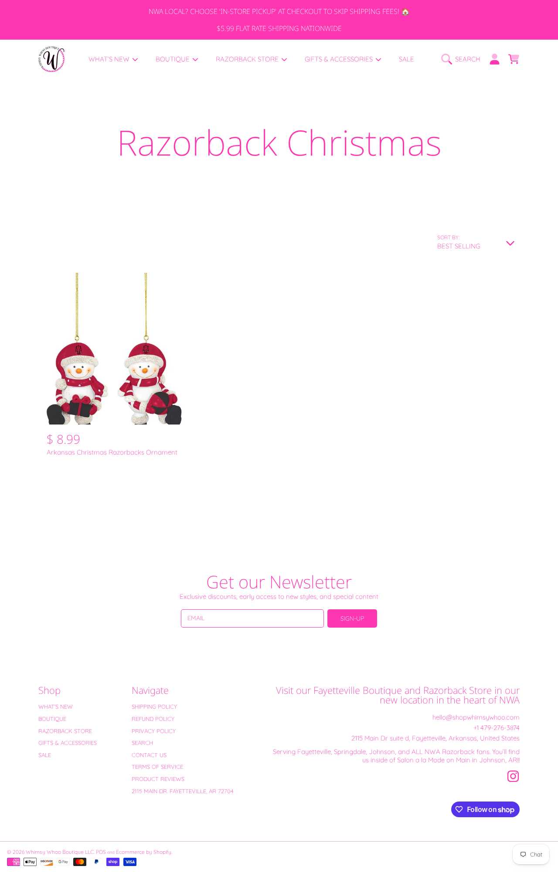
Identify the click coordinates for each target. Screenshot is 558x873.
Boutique (173, 59)
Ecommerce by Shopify (143, 852)
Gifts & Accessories (339, 59)
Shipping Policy (154, 706)
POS (101, 852)
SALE (44, 754)
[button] (463, 59)
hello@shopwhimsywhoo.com (476, 717)
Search (142, 742)
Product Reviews (158, 778)
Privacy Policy (154, 730)
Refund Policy (153, 718)
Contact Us (149, 754)
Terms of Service (157, 766)
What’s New (109, 59)
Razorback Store (248, 59)
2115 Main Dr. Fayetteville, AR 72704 (183, 791)
